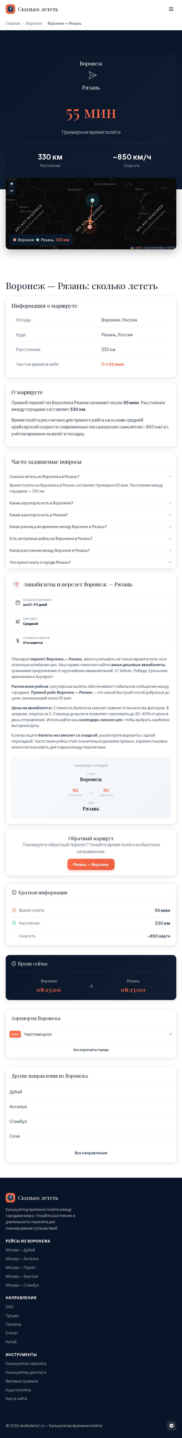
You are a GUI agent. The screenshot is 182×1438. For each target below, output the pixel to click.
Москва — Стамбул (22, 1285)
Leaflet (137, 247)
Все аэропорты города (91, 1050)
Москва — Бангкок (22, 1276)
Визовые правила (22, 1381)
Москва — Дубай (20, 1249)
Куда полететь (18, 1390)
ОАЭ (9, 1306)
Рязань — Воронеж (91, 864)
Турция (12, 1315)
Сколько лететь (38, 9)
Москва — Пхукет (21, 1267)
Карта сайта (16, 1398)
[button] (90, 227)
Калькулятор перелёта (26, 1363)
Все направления (91, 1153)
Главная (13, 23)
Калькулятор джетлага (26, 1372)
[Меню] (171, 9)
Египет (12, 1333)
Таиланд (13, 1324)
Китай (11, 1341)
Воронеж (34, 23)
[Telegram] (171, 1425)
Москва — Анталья (22, 1258)
